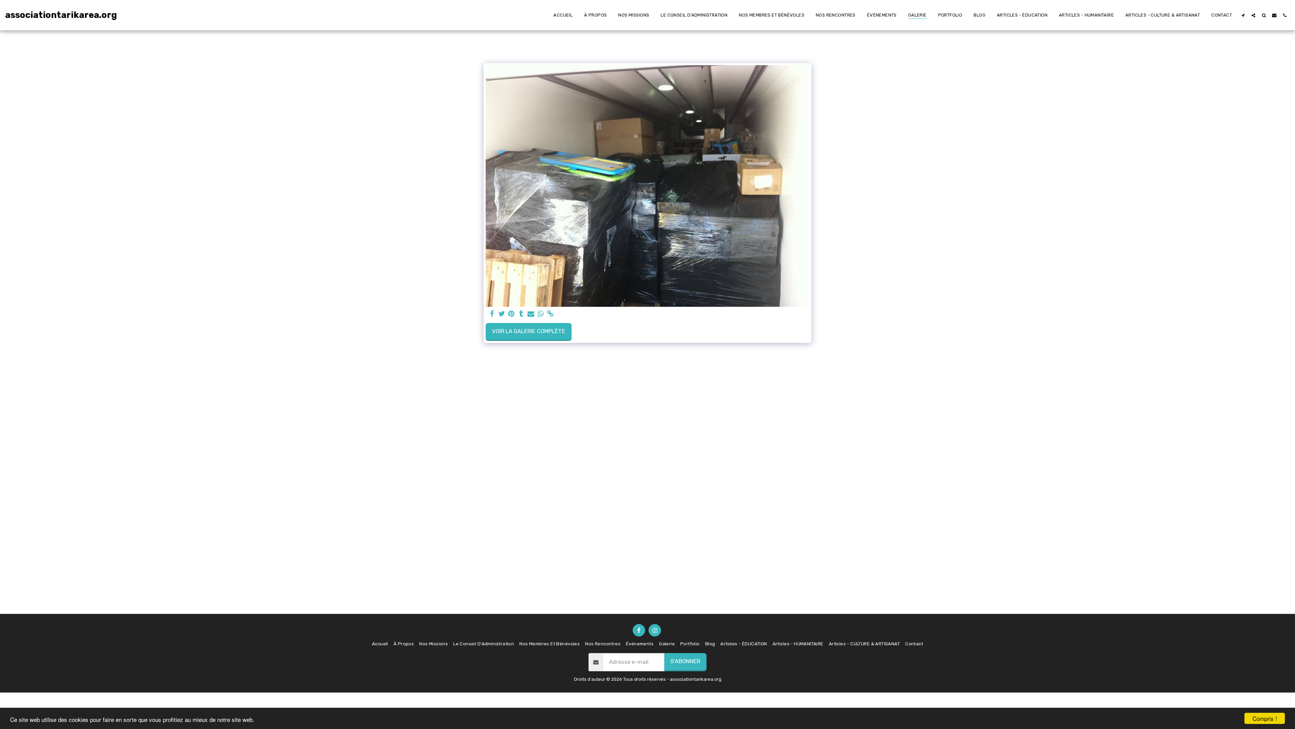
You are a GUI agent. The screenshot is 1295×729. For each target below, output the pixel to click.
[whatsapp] (540, 314)
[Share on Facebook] (491, 314)
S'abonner (685, 661)
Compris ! (1265, 718)
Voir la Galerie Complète (528, 331)
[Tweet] (501, 314)
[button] (1243, 15)
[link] (550, 314)
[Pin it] (511, 314)
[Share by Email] (531, 314)
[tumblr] (521, 314)
